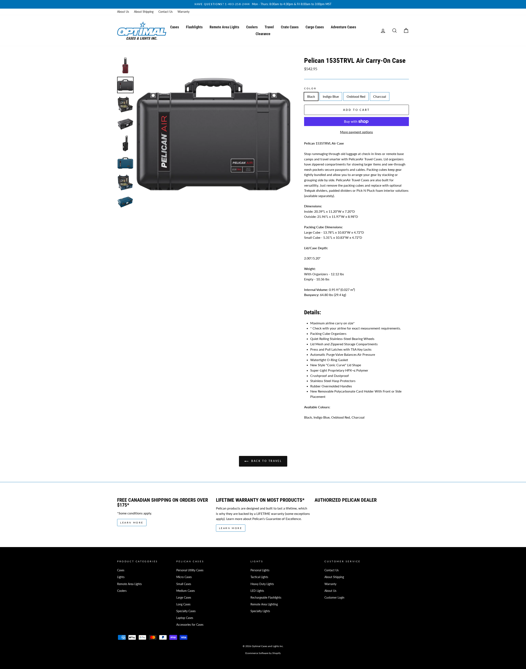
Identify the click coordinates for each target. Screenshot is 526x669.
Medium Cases (185, 590)
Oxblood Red (356, 96)
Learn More (131, 522)
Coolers (252, 27)
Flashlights (194, 27)
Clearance (263, 34)
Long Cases (183, 604)
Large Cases (183, 597)
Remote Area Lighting (264, 604)
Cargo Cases (315, 27)
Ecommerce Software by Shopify (263, 653)
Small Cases (183, 584)
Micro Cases (184, 577)
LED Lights (257, 590)
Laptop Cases (184, 618)
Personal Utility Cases (189, 570)
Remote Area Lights (224, 27)
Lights (121, 577)
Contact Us (165, 11)
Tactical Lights (259, 577)
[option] (263, 4)
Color (310, 88)
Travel (269, 27)
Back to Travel (266, 460)
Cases (174, 27)
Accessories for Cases (189, 624)
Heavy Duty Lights (262, 584)
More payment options (356, 132)
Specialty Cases (186, 611)
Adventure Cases (343, 27)
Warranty (183, 11)
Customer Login (334, 597)
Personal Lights (259, 570)
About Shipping (143, 11)
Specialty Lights (260, 611)
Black (311, 96)
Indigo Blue (331, 96)
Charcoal (379, 96)
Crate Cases (290, 27)
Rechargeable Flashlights (265, 597)
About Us (123, 11)
